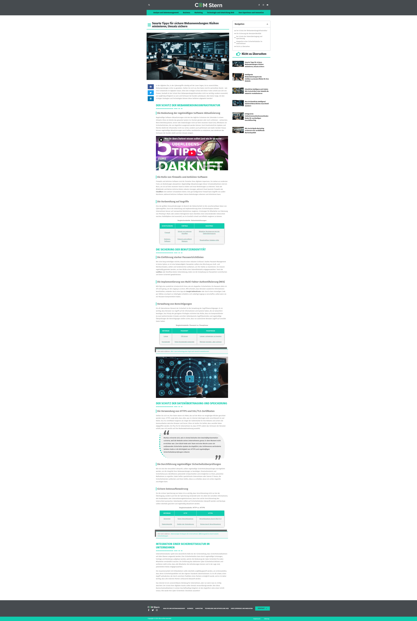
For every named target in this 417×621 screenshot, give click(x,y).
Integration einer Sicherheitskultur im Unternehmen (249, 43)
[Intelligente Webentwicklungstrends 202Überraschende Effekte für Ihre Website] (238, 79)
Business (186, 13)
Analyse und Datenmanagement (166, 13)
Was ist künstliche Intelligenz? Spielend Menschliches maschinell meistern (257, 104)
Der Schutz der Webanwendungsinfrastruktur (251, 31)
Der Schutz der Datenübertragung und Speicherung (249, 38)
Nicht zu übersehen (243, 46)
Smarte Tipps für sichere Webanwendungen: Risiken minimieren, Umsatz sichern (254, 64)
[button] (149, 5)
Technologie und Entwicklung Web (220, 13)
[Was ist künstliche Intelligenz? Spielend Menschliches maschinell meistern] (238, 105)
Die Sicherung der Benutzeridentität (248, 33)
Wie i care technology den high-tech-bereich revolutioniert (190, 351)
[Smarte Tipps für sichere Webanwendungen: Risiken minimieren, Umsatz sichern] (238, 66)
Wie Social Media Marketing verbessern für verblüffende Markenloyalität (255, 131)
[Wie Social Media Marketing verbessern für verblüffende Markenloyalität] (238, 132)
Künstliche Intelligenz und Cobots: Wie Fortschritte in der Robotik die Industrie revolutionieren (257, 91)
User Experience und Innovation (251, 13)
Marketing (198, 13)
